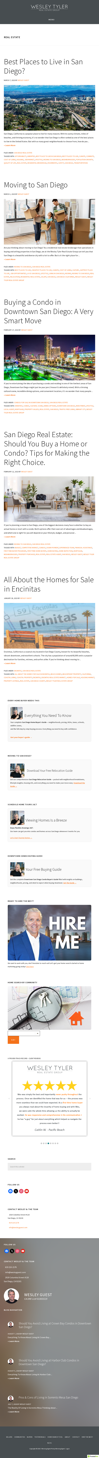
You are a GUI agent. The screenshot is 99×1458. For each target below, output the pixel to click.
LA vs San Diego (33, 273)
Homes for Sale (73, 677)
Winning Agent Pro (47, 1449)
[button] (41, 1143)
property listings (11, 681)
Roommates (52, 163)
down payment (53, 547)
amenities (31, 156)
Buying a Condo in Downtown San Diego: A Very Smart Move (48, 311)
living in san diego (56, 273)
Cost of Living (10, 159)
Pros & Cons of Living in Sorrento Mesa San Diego (48, 1397)
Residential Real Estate (30, 277)
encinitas (18, 671)
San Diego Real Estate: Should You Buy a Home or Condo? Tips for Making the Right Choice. (46, 448)
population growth (84, 159)
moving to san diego (52, 159)
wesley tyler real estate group (59, 681)
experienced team (66, 547)
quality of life (10, 163)
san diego (69, 163)
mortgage (19, 409)
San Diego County (37, 681)
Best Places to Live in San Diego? (43, 66)
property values (32, 409)
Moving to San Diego (36, 184)
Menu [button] (52, 19)
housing (20, 159)
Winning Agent (60, 1449)
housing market (87, 677)
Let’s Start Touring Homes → (21, 838)
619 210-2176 (14, 1223)
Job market (29, 159)
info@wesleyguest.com (18, 1227)
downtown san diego (66, 406)
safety (61, 163)
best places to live (70, 156)
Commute (90, 156)
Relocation (15, 277)
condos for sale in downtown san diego (31, 402)
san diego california (65, 277)
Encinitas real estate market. (54, 677)
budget (18, 547)
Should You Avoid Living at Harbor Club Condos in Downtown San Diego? (49, 1362)
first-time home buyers (37, 551)
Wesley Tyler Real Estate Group (49, 8)
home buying (52, 551)
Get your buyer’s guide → (21, 737)
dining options (50, 406)
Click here (30, 966)
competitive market (30, 547)
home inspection (66, 551)
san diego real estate (23, 153)
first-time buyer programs (15, 551)
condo (26, 406)
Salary (44, 277)
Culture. (75, 270)
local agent (9, 409)
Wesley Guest (80, 277)
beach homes (56, 674)
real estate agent (53, 554)
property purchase (26, 554)
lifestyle (39, 159)
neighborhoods (68, 159)
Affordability (20, 156)
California (86, 674)
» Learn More (12, 145)
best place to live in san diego (48, 156)
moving (68, 273)
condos (42, 547)
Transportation (81, 163)
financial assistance (83, 547)
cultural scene (36, 406)
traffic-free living (67, 409)
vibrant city (80, 409)
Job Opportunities (18, 273)
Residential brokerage (37, 163)
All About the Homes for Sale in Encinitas (49, 584)
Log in (68, 1449)
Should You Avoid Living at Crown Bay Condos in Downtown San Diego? (55, 1325)
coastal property (24, 677)
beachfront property (72, 674)
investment (80, 406)
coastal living (10, 677)
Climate (82, 156)
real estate (22, 163)
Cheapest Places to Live (42, 270)
